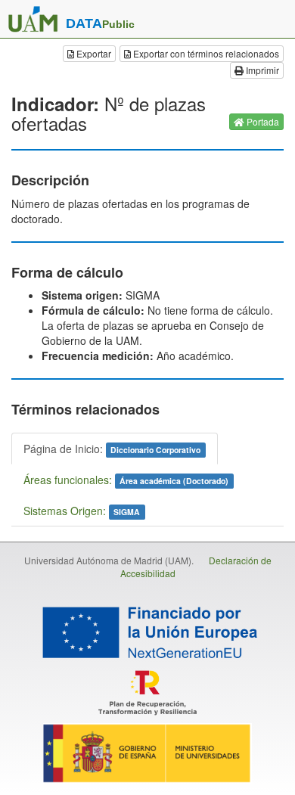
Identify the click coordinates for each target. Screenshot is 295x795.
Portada (261, 121)
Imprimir (261, 70)
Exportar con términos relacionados (205, 53)
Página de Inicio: (111, 448)
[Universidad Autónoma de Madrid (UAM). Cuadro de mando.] (33, 19)
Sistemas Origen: (81, 510)
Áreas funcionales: (125, 479)
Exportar (92, 53)
